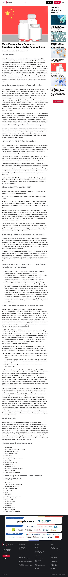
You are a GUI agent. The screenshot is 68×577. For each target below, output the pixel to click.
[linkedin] (5, 558)
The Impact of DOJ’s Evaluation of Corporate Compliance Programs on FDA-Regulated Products (58, 45)
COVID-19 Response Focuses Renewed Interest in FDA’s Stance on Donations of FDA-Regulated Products (58, 28)
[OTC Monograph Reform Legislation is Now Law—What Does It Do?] (58, 53)
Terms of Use (54, 574)
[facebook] (3, 558)
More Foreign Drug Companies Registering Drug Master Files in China (58, 75)
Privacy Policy (62, 574)
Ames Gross (7, 51)
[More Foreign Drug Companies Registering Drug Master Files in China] (58, 67)
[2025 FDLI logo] (7, 2)
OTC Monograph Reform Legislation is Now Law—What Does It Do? (57, 60)
